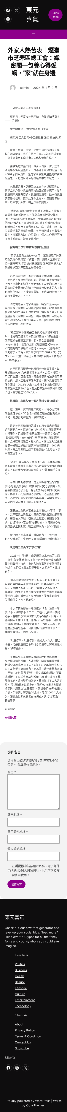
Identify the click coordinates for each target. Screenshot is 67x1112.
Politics (20, 964)
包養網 (43, 157)
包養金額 (23, 498)
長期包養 (33, 591)
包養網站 (10, 708)
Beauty (20, 982)
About (19, 1024)
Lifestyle (21, 988)
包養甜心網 (17, 218)
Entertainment (25, 1000)
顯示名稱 (14, 815)
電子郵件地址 (17, 832)
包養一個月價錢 (35, 400)
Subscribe (22, 1048)
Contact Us (23, 1042)
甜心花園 (23, 656)
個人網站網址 (16, 849)
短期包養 (11, 717)
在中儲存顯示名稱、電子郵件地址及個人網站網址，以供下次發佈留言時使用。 (36, 870)
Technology (23, 1006)
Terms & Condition (28, 1036)
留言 (11, 772)
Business (21, 970)
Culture (20, 994)
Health (19, 976)
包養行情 (16, 567)
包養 (23, 170)
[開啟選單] (33, 34)
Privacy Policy (25, 1030)
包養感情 (31, 108)
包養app (52, 465)
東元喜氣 (14, 917)
